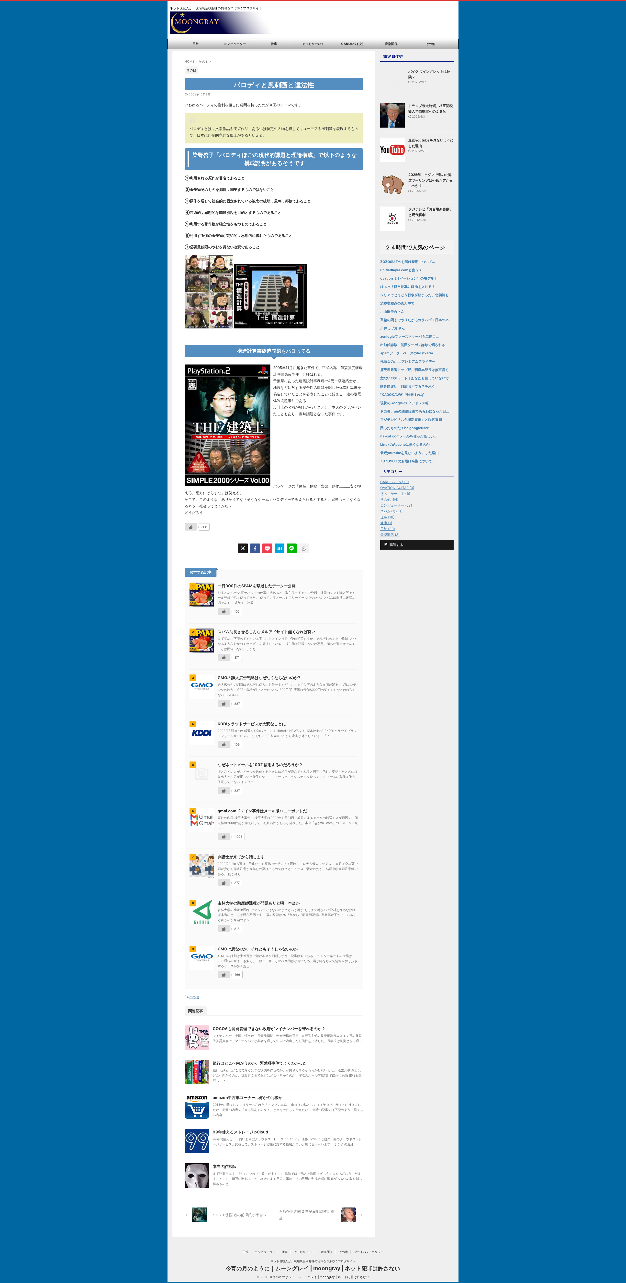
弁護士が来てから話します (241, 856)
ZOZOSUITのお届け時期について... (407, 262)
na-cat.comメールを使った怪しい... (408, 436)
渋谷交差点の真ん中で (397, 303)
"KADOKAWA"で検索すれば (402, 394)
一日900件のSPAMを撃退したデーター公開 (257, 585)
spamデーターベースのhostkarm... (408, 353)
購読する (396, 545)
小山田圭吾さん (392, 311)
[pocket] (267, 548)
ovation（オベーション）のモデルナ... (410, 278)
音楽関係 (391, 44)
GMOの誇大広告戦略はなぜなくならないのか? (259, 677)
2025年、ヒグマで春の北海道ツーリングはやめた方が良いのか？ (430, 180)
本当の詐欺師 (224, 1166)
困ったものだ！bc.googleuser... (405, 428)
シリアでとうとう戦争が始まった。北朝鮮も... (416, 295)
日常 (195, 44)
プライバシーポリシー (368, 1252)
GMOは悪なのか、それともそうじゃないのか (258, 948)
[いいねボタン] (191, 527)
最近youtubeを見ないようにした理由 (409, 453)
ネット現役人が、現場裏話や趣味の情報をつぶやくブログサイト (313, 1261)
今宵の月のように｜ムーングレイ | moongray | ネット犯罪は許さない (313, 1268)
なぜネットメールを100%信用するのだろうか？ (260, 764)
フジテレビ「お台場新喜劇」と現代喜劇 (411, 419)
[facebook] (255, 548)
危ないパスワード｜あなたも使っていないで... (416, 378)
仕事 (274, 44)
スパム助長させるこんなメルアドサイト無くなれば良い (266, 631)
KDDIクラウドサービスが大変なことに (252, 723)
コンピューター (235, 44)
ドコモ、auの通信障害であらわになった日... (414, 411)
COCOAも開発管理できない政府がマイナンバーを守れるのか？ (269, 1028)
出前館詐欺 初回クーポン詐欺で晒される (412, 345)
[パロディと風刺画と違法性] (279, 548)
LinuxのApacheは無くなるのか (405, 444)
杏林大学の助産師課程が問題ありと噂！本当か (259, 903)
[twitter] (243, 548)
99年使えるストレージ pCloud (240, 1132)
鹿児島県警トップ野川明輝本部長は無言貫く (414, 370)
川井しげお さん (392, 328)
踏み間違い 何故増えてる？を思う (407, 386)
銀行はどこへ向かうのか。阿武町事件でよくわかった (260, 1063)
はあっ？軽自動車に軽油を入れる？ (407, 286)
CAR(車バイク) (352, 44)
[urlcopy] (304, 548)
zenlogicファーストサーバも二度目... (409, 336)
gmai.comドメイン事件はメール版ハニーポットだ (262, 810)
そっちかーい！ (313, 44)
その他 (430, 44)
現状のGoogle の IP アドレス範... (406, 403)
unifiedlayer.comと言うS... (402, 270)
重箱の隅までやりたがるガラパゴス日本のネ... (416, 320)
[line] (292, 548)
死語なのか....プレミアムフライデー (408, 361)
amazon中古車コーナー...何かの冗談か (247, 1097)
